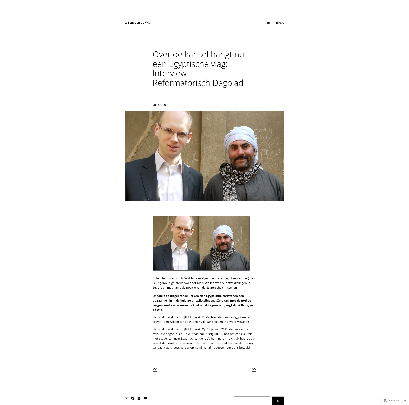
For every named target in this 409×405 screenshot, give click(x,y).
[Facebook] (133, 398)
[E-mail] (126, 398)
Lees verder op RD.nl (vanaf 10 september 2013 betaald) (212, 347)
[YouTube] (145, 398)
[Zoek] (278, 400)
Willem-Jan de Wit (137, 22)
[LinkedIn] (139, 398)
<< (155, 369)
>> (254, 369)
